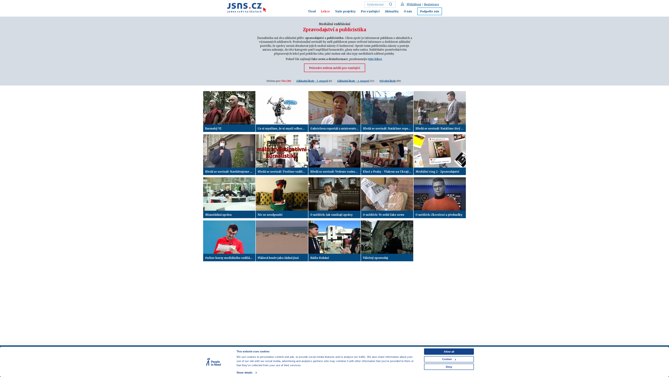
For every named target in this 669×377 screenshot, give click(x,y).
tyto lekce (375, 59)
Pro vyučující (370, 11)
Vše (283, 81)
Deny (449, 366)
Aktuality (392, 11)
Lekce (325, 11)
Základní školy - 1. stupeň (312, 81)
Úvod (312, 11)
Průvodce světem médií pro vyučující (334, 68)
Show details (244, 372)
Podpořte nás (429, 11)
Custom (447, 359)
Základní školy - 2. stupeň (353, 81)
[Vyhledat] (391, 4)
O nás (408, 11)
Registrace (431, 4)
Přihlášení (414, 4)
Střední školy (387, 81)
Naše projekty (345, 11)
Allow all (449, 351)
